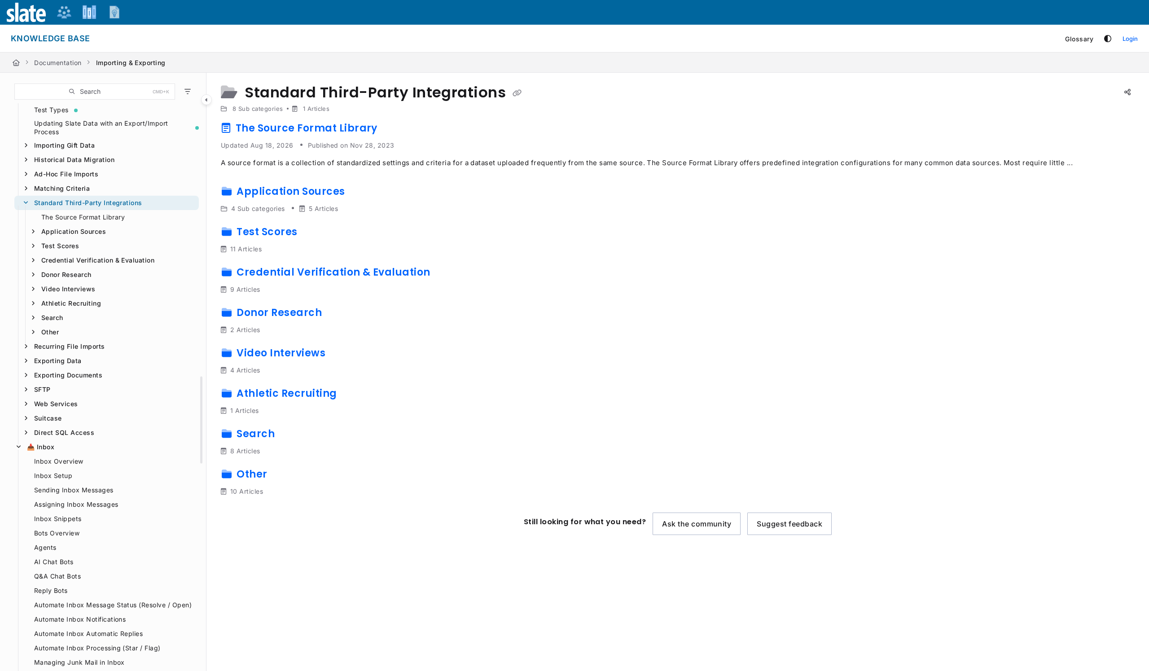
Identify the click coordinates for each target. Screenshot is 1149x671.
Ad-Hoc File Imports (66, 174)
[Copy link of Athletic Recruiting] (353, 395)
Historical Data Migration (74, 159)
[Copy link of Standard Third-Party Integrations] (517, 93)
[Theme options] (1108, 38)
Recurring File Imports (69, 346)
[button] (94, 91)
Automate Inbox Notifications (80, 619)
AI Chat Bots (54, 562)
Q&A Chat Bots (57, 576)
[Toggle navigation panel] (206, 99)
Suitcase (48, 418)
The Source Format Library (83, 217)
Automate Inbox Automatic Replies (88, 633)
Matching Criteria (62, 188)
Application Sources (73, 231)
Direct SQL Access (64, 432)
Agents (45, 547)
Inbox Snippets (58, 518)
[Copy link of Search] (292, 435)
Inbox (40, 447)
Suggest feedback (789, 523)
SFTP (42, 389)
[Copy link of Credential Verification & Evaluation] (447, 274)
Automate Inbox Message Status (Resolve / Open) (113, 605)
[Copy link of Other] (284, 476)
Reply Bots (51, 590)
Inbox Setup (53, 475)
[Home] (16, 62)
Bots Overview (56, 533)
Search (52, 317)
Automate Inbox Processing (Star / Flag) (97, 648)
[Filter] (187, 91)
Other (50, 332)
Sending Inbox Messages (74, 490)
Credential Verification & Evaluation (97, 260)
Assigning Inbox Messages (76, 504)
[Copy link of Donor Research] (339, 314)
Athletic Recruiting (71, 303)
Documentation (57, 62)
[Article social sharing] (1127, 92)
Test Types (51, 110)
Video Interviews (68, 289)
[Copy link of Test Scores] (314, 233)
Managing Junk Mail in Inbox (79, 662)
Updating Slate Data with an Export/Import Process (101, 127)
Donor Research (66, 274)
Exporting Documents (68, 375)
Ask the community (696, 523)
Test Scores (60, 246)
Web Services (56, 404)
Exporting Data (58, 360)
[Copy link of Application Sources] (362, 193)
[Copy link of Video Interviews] (342, 354)
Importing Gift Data (64, 145)
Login (1130, 38)
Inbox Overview (58, 461)
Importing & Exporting (131, 62)
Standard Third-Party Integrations (88, 202)
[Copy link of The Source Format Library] (394, 130)
